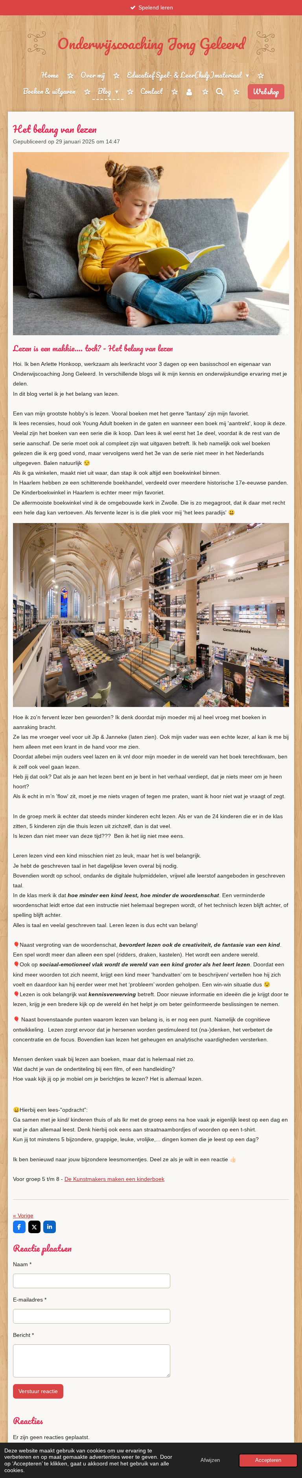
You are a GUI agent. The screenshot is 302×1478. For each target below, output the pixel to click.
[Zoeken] (219, 91)
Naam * (22, 1264)
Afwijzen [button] (210, 1460)
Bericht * (23, 1335)
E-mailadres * (29, 1299)
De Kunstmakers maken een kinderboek (114, 1179)
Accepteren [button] (268, 1460)
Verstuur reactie (38, 1391)
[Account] (189, 92)
